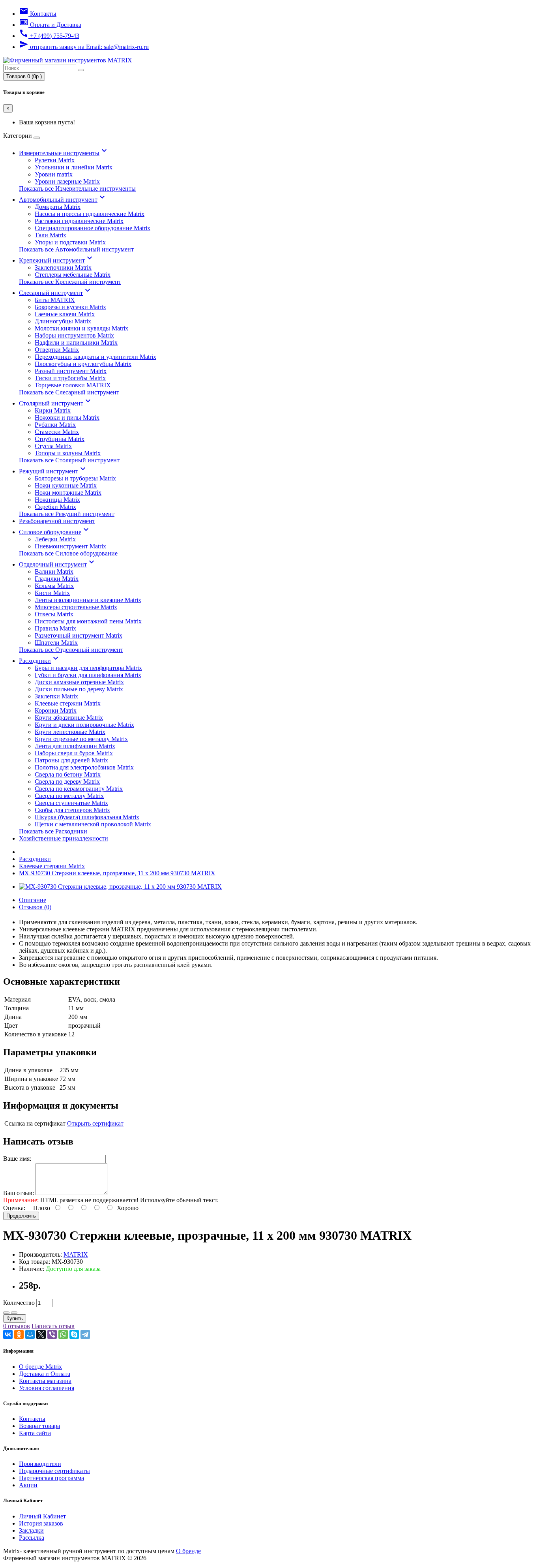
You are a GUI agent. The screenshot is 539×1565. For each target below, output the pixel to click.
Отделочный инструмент (57, 564)
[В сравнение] (14, 1313)
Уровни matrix (54, 174)
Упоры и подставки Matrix (70, 242)
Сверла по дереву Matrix (67, 781)
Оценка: (14, 1208)
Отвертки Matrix (57, 349)
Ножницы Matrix (57, 499)
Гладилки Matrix (57, 578)
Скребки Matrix (55, 506)
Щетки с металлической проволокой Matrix (93, 824)
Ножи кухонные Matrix (66, 485)
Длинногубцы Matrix (63, 321)
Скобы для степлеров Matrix (72, 810)
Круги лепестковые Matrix (70, 731)
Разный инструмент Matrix (71, 371)
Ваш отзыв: (18, 1193)
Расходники (39, 660)
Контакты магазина (45, 1380)
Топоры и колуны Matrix (68, 453)
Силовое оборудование (55, 532)
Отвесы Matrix (54, 614)
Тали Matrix (50, 235)
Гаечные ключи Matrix (65, 314)
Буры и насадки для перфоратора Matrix (88, 667)
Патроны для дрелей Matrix (71, 760)
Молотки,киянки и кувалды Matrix (81, 328)
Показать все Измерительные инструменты (77, 188)
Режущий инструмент (53, 471)
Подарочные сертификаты (54, 1470)
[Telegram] (85, 1334)
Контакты (32, 1418)
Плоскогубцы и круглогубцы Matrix (83, 363)
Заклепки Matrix (56, 696)
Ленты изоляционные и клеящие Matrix (88, 600)
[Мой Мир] (30, 1334)
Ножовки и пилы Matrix (67, 417)
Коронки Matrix (56, 710)
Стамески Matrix (57, 431)
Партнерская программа (51, 1478)
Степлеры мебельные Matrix (72, 274)
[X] (41, 1334)
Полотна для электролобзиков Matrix (84, 767)
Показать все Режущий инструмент (66, 513)
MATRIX (76, 1254)
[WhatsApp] (63, 1334)
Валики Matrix (54, 571)
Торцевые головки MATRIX (73, 385)
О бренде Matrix (40, 1366)
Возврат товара (39, 1425)
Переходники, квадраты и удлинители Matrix (95, 356)
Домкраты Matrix (57, 206)
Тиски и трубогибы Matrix (70, 378)
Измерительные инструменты (64, 153)
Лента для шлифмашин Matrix (75, 746)
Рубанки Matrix (55, 424)
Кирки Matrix (53, 410)
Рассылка (31, 1537)
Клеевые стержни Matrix (68, 703)
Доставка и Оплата (44, 1373)
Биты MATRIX (55, 299)
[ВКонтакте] (8, 1334)
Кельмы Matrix (54, 585)
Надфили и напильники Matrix (76, 342)
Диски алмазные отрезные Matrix (79, 682)
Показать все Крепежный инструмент (70, 281)
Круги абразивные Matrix (69, 717)
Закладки (31, 1530)
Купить (14, 1318)
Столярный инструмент (56, 403)
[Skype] (74, 1334)
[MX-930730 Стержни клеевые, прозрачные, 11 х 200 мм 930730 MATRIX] (120, 886)
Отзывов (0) (35, 907)
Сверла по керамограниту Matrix (79, 788)
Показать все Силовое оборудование (68, 553)
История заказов (41, 1523)
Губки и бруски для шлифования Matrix (88, 675)
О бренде (188, 1551)
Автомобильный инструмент (63, 199)
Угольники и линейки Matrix (73, 167)
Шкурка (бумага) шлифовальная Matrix (87, 817)
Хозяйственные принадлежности (63, 838)
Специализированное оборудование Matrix (92, 228)
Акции (28, 1485)
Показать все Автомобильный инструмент (76, 249)
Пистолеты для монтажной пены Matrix (88, 621)
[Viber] (52, 1334)
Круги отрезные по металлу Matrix (81, 739)
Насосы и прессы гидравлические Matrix (89, 213)
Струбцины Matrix (59, 438)
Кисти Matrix (52, 592)
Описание (32, 900)
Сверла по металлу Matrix (69, 795)
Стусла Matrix (53, 446)
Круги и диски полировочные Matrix (84, 724)
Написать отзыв (53, 1326)
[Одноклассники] (19, 1334)
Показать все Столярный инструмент (69, 460)
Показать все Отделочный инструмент (71, 649)
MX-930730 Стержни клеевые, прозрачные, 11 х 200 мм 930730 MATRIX (117, 873)
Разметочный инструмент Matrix (78, 635)
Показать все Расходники (53, 831)
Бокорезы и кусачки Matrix (70, 307)
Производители (40, 1463)
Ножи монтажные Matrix (68, 492)
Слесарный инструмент (55, 292)
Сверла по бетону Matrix (68, 774)
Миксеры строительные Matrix (76, 607)
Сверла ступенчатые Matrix (71, 802)
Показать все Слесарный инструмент (69, 392)
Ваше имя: (17, 1158)
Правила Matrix (55, 628)
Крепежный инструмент (56, 260)
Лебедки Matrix (55, 539)
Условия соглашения (46, 1388)
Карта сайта (35, 1433)
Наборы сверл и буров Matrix (74, 753)
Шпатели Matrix (56, 642)
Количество (19, 1302)
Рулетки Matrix (55, 160)
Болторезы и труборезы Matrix (75, 478)
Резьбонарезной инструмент (57, 521)
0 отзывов (16, 1326)
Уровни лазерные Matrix (67, 181)
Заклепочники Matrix (63, 267)
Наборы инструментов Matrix (74, 335)
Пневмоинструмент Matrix (70, 546)
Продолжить (21, 1216)
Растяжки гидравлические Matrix (79, 221)
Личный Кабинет (42, 1516)
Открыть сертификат (95, 1123)
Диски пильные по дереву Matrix (79, 689)
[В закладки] (6, 1313)
